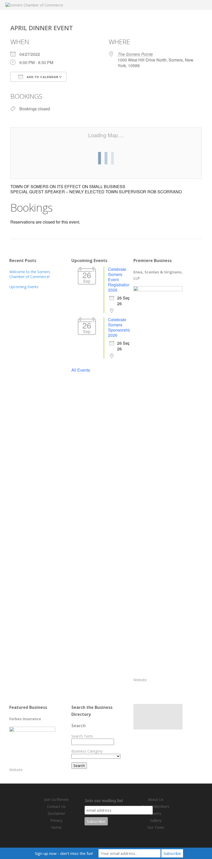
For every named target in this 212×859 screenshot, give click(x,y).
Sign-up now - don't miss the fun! (64, 853)
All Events (80, 370)
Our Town (155, 827)
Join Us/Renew (56, 799)
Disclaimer (56, 813)
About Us (155, 799)
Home (56, 827)
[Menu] (198, 8)
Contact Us (56, 806)
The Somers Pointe (135, 54)
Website (140, 679)
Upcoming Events (24, 286)
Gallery (155, 820)
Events (155, 813)
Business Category (87, 751)
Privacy (56, 820)
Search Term (82, 736)
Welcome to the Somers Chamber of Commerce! (29, 274)
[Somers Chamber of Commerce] (34, 5)
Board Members (155, 806)
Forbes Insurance (25, 718)
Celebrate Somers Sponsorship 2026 (119, 327)
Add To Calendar (42, 77)
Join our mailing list (104, 801)
